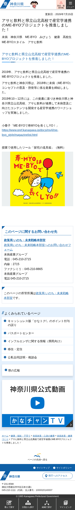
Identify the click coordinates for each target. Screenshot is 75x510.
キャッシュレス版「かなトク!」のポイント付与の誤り (39, 323)
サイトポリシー (64, 468)
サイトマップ (43, 468)
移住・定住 (15, 349)
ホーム (5, 436)
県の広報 (14, 370)
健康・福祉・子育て (20, 436)
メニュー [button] (70, 7)
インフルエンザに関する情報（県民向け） (35, 341)
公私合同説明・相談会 (22, 357)
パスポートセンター (21, 333)
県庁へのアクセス (57, 475)
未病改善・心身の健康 (44, 436)
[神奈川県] (10, 475)
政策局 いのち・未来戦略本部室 (25, 240)
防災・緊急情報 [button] (61, 7)
